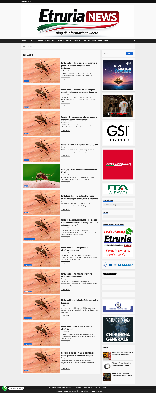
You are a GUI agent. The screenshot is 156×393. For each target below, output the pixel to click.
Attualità (31, 41)
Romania (106, 41)
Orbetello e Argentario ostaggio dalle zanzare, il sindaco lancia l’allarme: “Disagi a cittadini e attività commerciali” (41, 228)
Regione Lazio (49, 41)
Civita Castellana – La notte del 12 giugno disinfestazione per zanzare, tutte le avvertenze (41, 202)
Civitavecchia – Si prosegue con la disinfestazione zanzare (41, 255)
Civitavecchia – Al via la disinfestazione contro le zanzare (41, 307)
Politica (40, 41)
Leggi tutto (66, 79)
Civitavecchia (27, 265)
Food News (87, 41)
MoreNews (90, 391)
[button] (134, 40)
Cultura (105, 348)
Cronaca (23, 41)
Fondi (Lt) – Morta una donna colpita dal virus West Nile (41, 176)
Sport (100, 41)
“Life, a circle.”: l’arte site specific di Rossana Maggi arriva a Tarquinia (121, 364)
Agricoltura (77, 41)
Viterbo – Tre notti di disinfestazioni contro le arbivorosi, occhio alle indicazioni (41, 123)
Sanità (94, 41)
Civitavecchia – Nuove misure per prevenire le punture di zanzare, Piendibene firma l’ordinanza (41, 70)
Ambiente (68, 41)
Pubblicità (97, 387)
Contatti (103, 387)
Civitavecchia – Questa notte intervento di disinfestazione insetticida (41, 281)
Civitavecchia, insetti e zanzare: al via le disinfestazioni (41, 334)
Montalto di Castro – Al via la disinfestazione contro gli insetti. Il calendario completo (41, 360)
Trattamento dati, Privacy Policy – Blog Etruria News (65, 387)
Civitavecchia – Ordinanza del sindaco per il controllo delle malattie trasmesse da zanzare (41, 97)
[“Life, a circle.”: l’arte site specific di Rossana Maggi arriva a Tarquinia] (107, 366)
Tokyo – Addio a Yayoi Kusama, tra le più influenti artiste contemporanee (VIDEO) (122, 353)
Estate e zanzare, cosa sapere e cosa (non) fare (41, 149)
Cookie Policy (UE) (87, 387)
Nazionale (59, 41)
